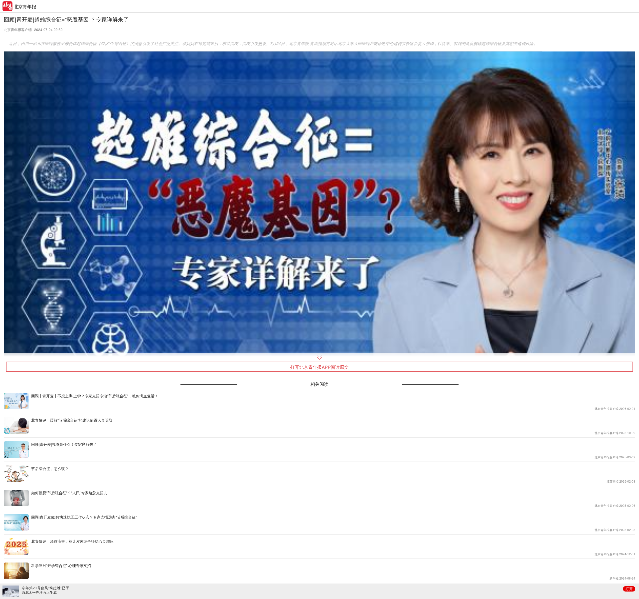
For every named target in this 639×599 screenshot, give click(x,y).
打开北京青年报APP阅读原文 (319, 367)
